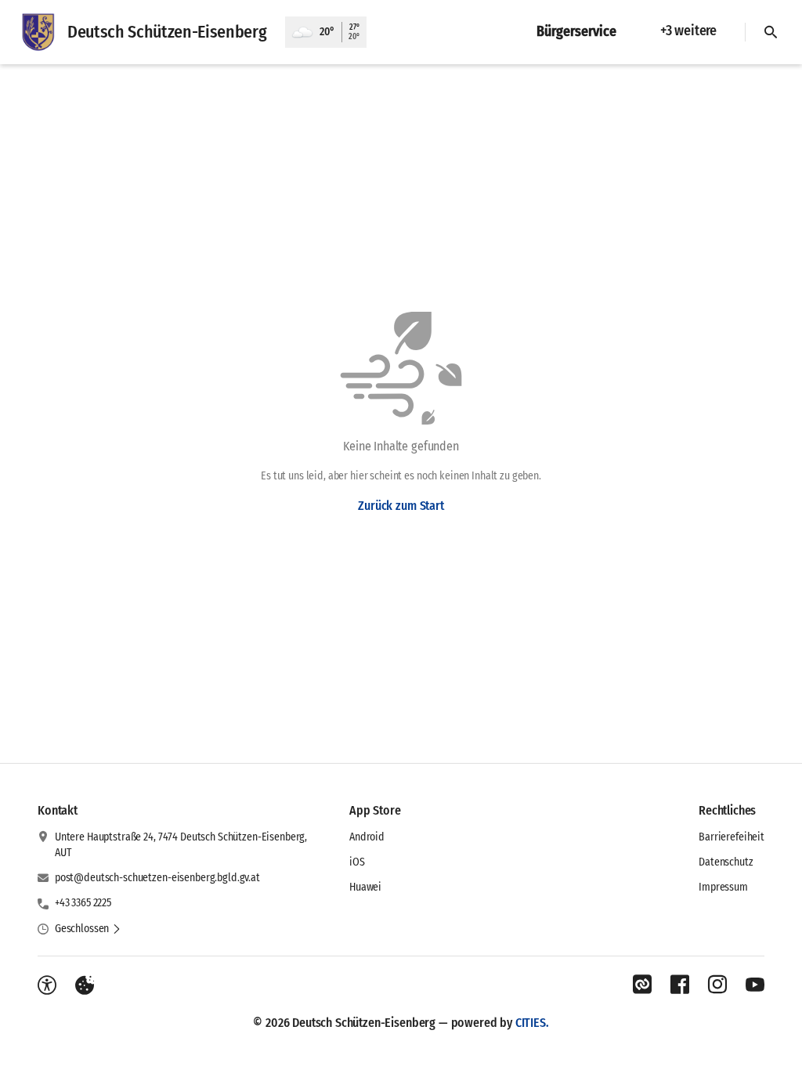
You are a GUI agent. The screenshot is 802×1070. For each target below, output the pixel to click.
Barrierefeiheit (731, 837)
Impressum (723, 887)
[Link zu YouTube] (755, 984)
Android (367, 837)
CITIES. (532, 1022)
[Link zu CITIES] (642, 984)
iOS (357, 862)
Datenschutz (726, 862)
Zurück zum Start (400, 505)
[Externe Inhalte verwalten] (84, 985)
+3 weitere (688, 30)
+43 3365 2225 (83, 902)
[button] (88, 929)
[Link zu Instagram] (717, 984)
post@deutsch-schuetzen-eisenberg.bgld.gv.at (157, 877)
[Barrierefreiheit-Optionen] (47, 985)
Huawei (365, 887)
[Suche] (770, 32)
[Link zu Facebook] (679, 984)
